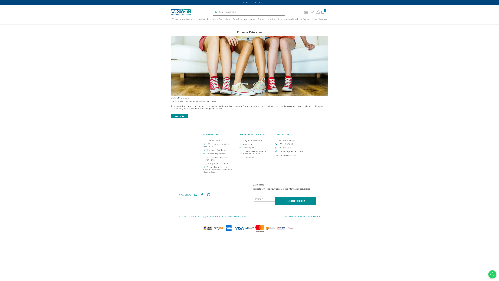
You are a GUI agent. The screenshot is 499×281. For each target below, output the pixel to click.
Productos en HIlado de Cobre (293, 19)
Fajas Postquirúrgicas (243, 19)
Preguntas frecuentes (253, 140)
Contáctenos (248, 157)
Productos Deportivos (218, 19)
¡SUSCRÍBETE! (296, 201)
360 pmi (316, 216)
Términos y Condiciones (217, 150)
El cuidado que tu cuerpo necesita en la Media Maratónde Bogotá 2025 (217, 169)
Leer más (179, 116)
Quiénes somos (213, 140)
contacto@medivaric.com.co (292, 151)
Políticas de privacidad (216, 154)
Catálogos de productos (217, 163)
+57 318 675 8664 (287, 140)
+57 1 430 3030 (286, 144)
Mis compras (248, 148)
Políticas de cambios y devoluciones (215, 158)
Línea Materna (319, 19)
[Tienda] (306, 12)
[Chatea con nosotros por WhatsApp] (492, 274)
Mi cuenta (247, 144)
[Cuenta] (317, 12)
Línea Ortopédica (266, 19)
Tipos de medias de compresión (188, 19)
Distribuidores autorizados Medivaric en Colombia (252, 152)
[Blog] (311, 12)
